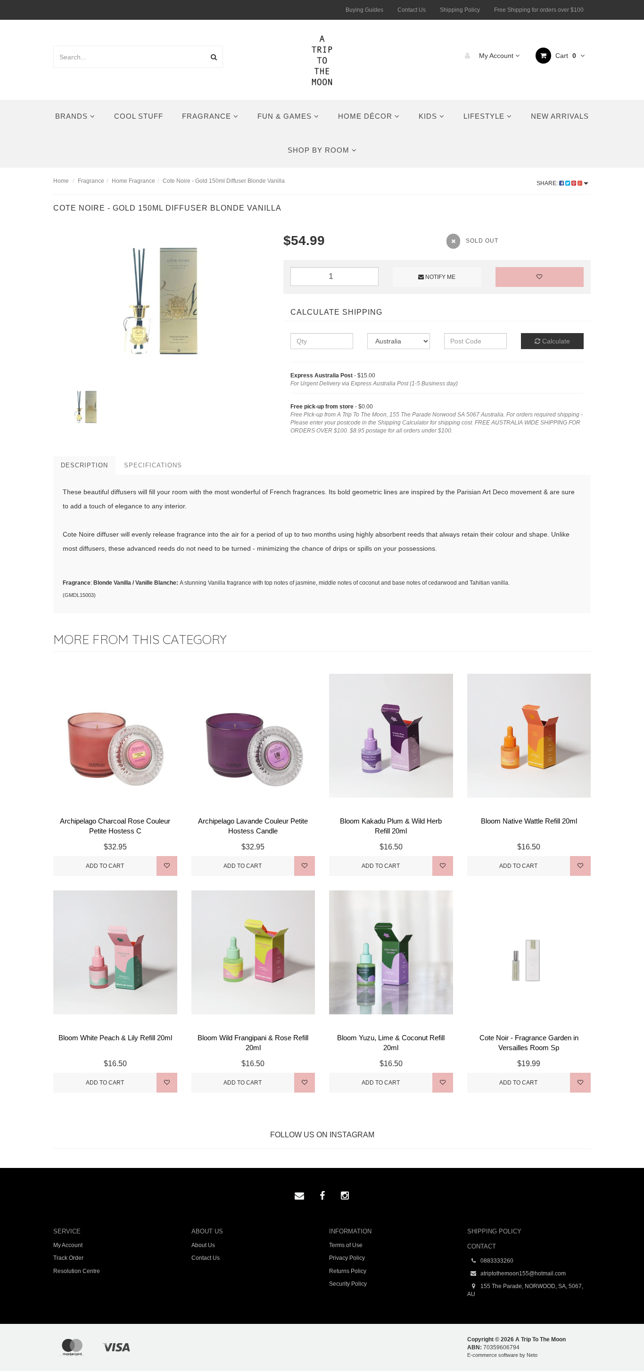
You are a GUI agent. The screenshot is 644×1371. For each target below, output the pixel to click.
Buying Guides (364, 10)
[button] (617, 1342)
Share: (548, 183)
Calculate (555, 341)
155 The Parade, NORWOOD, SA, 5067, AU (525, 1290)
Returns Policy (347, 1271)
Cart (564, 55)
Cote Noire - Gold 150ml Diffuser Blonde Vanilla (224, 181)
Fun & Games (285, 116)
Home (61, 181)
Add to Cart (105, 866)
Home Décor (366, 116)
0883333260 (496, 1260)
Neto (532, 1355)
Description (84, 465)
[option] (161, 303)
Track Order (68, 1258)
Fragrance (207, 116)
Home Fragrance (133, 181)
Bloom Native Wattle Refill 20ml (529, 821)
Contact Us (411, 10)
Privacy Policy (347, 1258)
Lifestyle (485, 116)
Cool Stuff (138, 116)
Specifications (153, 465)
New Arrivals (560, 116)
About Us (203, 1245)
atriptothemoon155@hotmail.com (522, 1273)
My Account (496, 55)
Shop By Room (320, 150)
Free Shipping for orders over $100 (539, 10)
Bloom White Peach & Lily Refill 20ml (115, 1038)
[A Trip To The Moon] (322, 59)
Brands (72, 116)
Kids (429, 116)
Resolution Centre (76, 1271)
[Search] (214, 56)
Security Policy (348, 1284)
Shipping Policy (460, 10)
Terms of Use (346, 1245)
